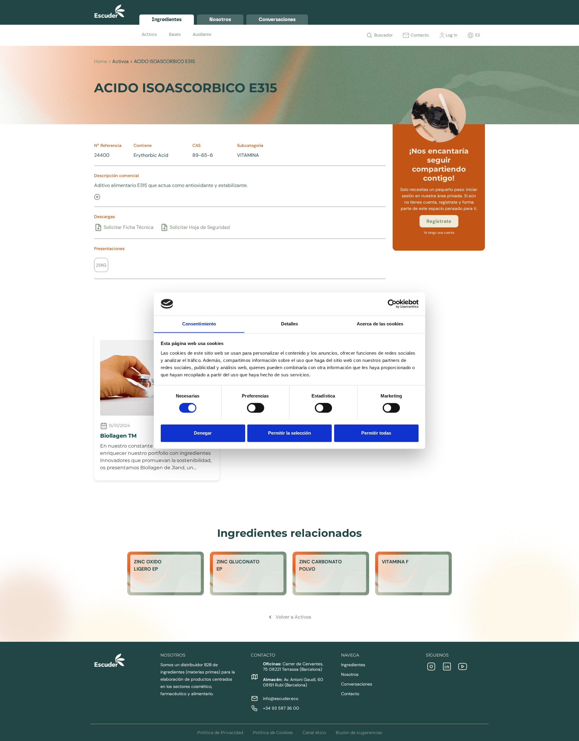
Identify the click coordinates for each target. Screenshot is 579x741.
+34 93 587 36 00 (281, 708)
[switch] (255, 408)
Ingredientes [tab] (167, 19)
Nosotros (350, 674)
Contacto (350, 693)
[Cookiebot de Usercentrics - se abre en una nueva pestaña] (392, 303)
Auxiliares (202, 34)
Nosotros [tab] (220, 19)
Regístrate (438, 221)
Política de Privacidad (220, 732)
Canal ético (314, 732)
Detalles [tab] (289, 323)
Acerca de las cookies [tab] (380, 323)
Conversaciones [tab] (277, 19)
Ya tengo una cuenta (439, 232)
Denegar (203, 432)
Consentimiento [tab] (199, 323)
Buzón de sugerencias (359, 732)
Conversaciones (356, 684)
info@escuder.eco (280, 698)
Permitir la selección (289, 432)
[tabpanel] (312, 34)
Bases (175, 34)
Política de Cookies (273, 732)
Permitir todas (376, 432)
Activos (149, 34)
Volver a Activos (293, 617)
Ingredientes (353, 664)
